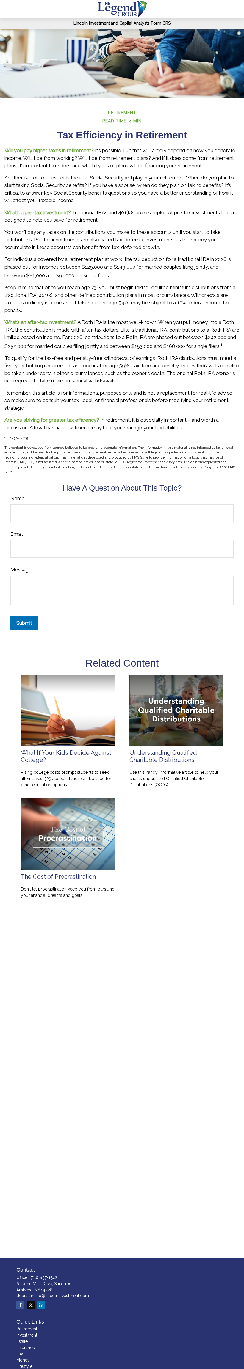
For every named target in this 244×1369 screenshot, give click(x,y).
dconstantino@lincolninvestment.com (52, 1295)
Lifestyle (24, 1366)
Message (21, 570)
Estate (22, 1341)
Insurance (25, 1347)
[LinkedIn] (41, 1305)
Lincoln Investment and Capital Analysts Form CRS (122, 23)
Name (17, 498)
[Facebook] (20, 1305)
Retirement (26, 1329)
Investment (26, 1335)
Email (16, 534)
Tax (19, 1353)
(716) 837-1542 (43, 1277)
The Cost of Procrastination (58, 876)
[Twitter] (31, 1305)
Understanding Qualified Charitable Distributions (163, 756)
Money (23, 1360)
